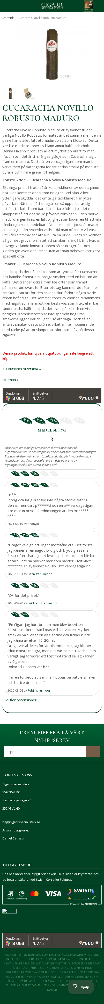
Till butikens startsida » (21, 368)
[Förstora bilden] (52, 54)
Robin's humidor (39, 691)
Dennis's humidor (40, 574)
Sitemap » (10, 379)
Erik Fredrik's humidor (43, 603)
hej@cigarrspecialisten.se (21, 822)
